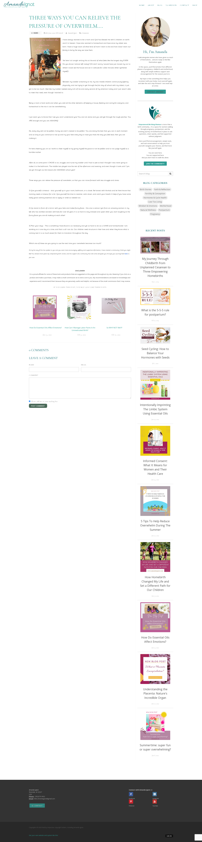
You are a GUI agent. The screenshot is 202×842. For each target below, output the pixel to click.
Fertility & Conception (155, 193)
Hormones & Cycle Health (155, 197)
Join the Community (155, 164)
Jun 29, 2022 (155, 419)
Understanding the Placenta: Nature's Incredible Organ (155, 693)
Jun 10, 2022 (155, 704)
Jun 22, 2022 (155, 536)
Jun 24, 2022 (155, 480)
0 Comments (85, 33)
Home (141, 5)
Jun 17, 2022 (155, 596)
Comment (33, 375)
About (151, 5)
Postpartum (164, 210)
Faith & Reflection (162, 189)
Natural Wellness (148, 210)
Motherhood (165, 206)
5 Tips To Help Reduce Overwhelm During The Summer (155, 525)
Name (31, 365)
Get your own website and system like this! (43, 835)
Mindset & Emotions (148, 206)
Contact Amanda (155, 92)
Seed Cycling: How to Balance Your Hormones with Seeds (155, 353)
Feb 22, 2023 (155, 320)
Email (83, 365)
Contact (184, 5)
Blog (159, 5)
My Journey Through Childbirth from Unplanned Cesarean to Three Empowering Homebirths (155, 267)
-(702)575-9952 (40, 796)
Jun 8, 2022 (155, 755)
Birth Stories (145, 189)
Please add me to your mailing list (44, 401)
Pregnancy (155, 214)
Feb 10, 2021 (116, 335)
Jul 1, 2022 (155, 363)
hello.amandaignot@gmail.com (44, 799)
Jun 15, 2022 (47, 335)
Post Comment (38, 406)
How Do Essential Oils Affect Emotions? (45, 327)
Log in (169, 836)
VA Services (171, 5)
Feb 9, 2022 (81, 335)
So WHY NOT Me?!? (114, 327)
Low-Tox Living (155, 201)
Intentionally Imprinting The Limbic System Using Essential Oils (155, 409)
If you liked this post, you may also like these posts (80, 287)
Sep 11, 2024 (155, 282)
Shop (194, 5)
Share (36, 33)
